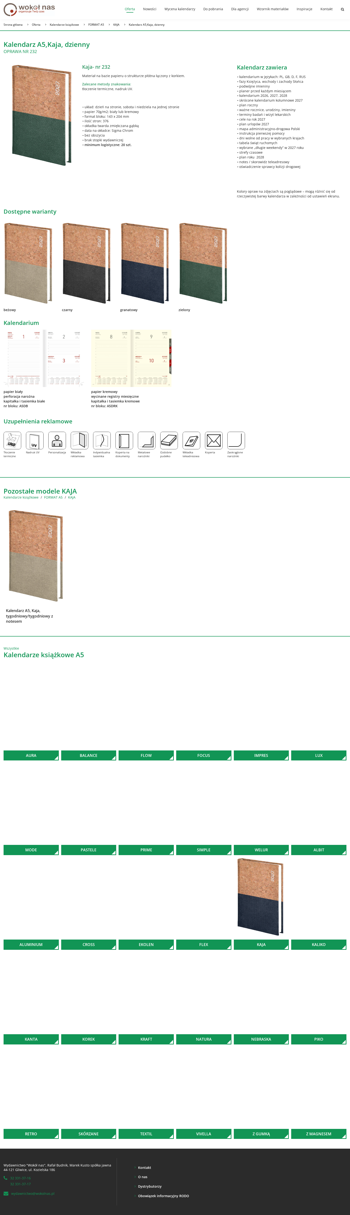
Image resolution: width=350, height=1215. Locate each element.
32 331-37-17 (20, 1184)
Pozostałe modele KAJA (40, 490)
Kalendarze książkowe (64, 25)
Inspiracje (304, 9)
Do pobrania (213, 9)
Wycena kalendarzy (180, 9)
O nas (142, 1177)
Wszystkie (11, 648)
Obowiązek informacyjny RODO (163, 1196)
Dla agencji (240, 9)
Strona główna (13, 25)
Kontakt (326, 9)
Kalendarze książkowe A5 (44, 654)
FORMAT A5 (96, 25)
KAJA (116, 25)
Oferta (130, 9)
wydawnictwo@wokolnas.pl (33, 1193)
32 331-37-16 (20, 1178)
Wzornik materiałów (273, 9)
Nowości (149, 9)
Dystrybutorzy (150, 1186)
